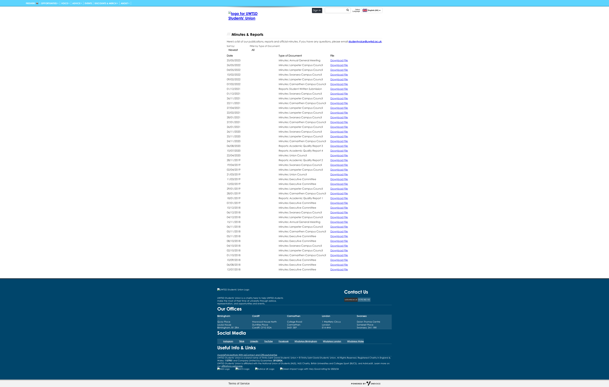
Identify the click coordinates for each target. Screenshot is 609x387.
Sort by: (231, 46)
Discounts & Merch (105, 3)
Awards (221, 354)
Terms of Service (239, 383)
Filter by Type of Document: (265, 46)
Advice (76, 3)
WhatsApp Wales (355, 341)
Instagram (228, 341)
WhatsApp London (332, 341)
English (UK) (373, 10)
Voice (64, 3)
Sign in (317, 10)
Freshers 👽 (32, 3)
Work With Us (239, 354)
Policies (229, 354)
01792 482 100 (364, 300)
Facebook (283, 341)
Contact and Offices (257, 354)
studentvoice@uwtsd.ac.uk (365, 41)
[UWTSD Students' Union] (245, 15)
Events (88, 3)
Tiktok (241, 341)
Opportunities (49, 3)
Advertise (272, 354)
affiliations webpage (231, 366)
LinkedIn (254, 341)
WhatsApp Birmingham (306, 341)
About (124, 3)
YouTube (268, 341)
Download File (339, 60)
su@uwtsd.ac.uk (351, 300)
